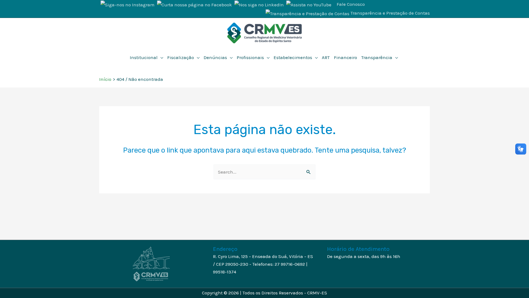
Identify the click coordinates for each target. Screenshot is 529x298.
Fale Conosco (351, 4)
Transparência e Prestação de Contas (390, 13)
